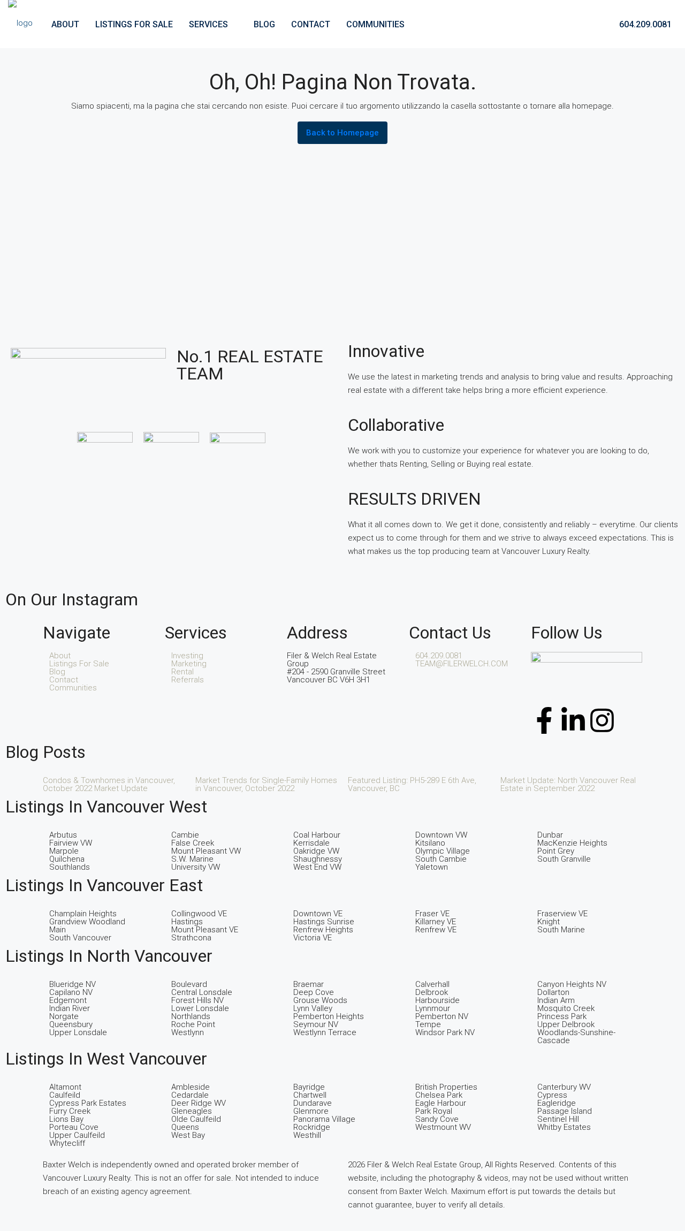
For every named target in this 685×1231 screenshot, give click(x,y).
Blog (264, 24)
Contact (310, 24)
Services (208, 24)
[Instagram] (602, 720)
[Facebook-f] (544, 720)
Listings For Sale (134, 24)
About (65, 24)
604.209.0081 (644, 24)
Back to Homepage (342, 133)
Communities (375, 24)
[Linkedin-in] (573, 720)
